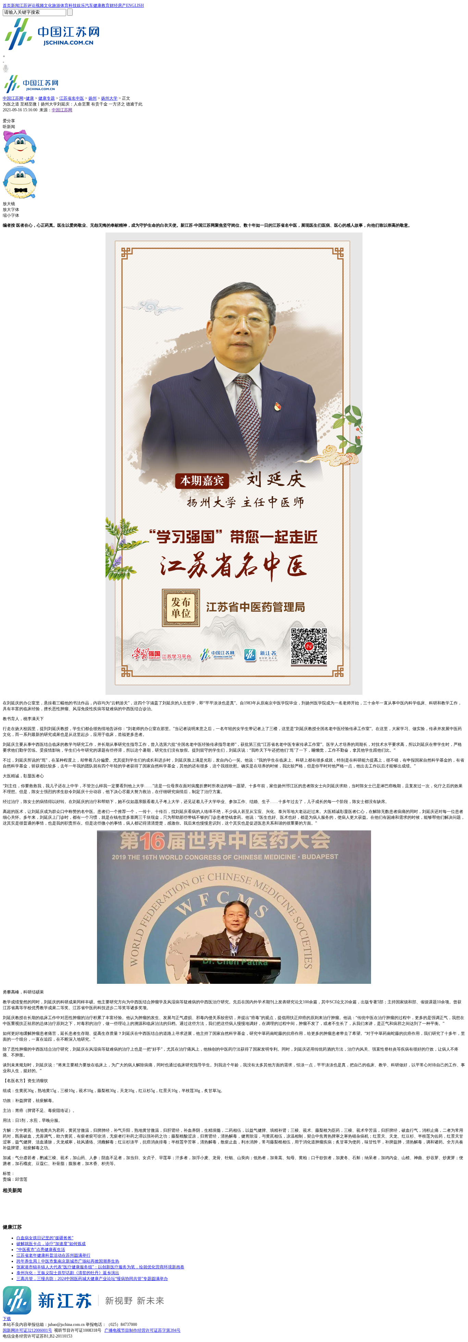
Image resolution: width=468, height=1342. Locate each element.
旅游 (56, 5)
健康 (97, 5)
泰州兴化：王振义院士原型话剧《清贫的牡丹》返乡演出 (67, 1272)
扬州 (92, 98)
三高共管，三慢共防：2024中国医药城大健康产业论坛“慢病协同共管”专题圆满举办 (92, 1278)
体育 (64, 5)
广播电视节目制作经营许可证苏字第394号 (142, 1330)
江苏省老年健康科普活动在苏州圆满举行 (53, 1255)
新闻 (15, 5)
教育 (105, 5)
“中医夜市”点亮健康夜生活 (40, 1249)
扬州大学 (109, 98)
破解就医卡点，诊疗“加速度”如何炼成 (51, 1243)
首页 (7, 5)
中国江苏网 (13, 98)
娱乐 (81, 5)
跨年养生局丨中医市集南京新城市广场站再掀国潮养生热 (67, 1261)
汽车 (89, 5)
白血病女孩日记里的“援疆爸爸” (44, 1238)
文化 (48, 5)
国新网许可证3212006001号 (27, 1330)
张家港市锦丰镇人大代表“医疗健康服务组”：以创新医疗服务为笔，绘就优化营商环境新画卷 (100, 1267)
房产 (122, 5)
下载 (7, 1318)
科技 (73, 5)
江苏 (23, 5)
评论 (31, 5)
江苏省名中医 (71, 98)
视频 (40, 5)
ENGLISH (135, 5)
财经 (114, 5)
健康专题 (46, 98)
